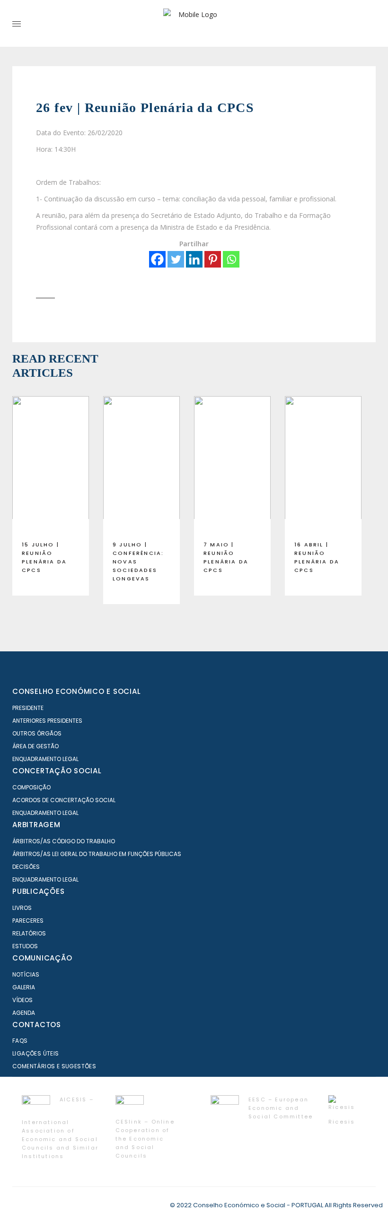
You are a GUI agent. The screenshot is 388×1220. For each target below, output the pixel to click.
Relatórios (29, 933)
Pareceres (28, 921)
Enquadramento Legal (45, 759)
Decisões (26, 867)
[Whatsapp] (231, 259)
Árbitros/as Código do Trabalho (63, 841)
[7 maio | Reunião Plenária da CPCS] (232, 464)
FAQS (20, 1041)
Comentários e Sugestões (54, 1066)
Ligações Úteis (35, 1053)
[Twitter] (176, 259)
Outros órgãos (37, 733)
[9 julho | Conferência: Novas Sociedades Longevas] (141, 464)
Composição (31, 787)
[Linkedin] (194, 259)
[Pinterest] (212, 259)
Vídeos (22, 1000)
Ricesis (341, 1121)
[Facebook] (157, 259)
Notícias (25, 974)
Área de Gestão (35, 746)
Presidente (28, 708)
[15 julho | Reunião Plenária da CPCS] (50, 464)
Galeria (23, 987)
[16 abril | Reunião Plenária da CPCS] (323, 464)
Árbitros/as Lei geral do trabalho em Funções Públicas (96, 854)
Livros (22, 908)
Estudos (25, 946)
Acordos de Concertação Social (63, 800)
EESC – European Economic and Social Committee (280, 1108)
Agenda (23, 1013)
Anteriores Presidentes (47, 721)
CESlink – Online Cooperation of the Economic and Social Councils (145, 1138)
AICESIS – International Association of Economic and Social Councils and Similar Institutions (60, 1128)
